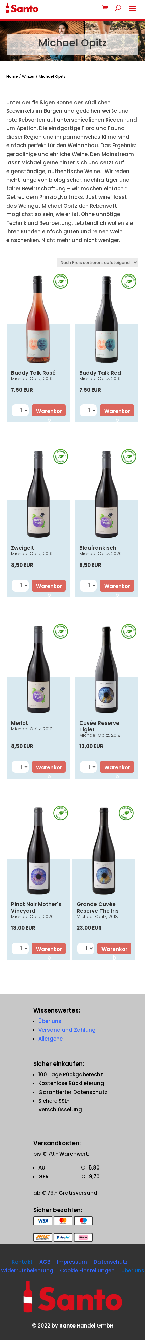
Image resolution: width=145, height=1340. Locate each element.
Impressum (72, 1261)
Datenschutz (111, 1261)
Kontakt (22, 1261)
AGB (44, 1261)
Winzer (28, 76)
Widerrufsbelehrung (27, 1270)
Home (12, 76)
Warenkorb (49, 412)
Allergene (50, 1038)
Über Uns (132, 1270)
